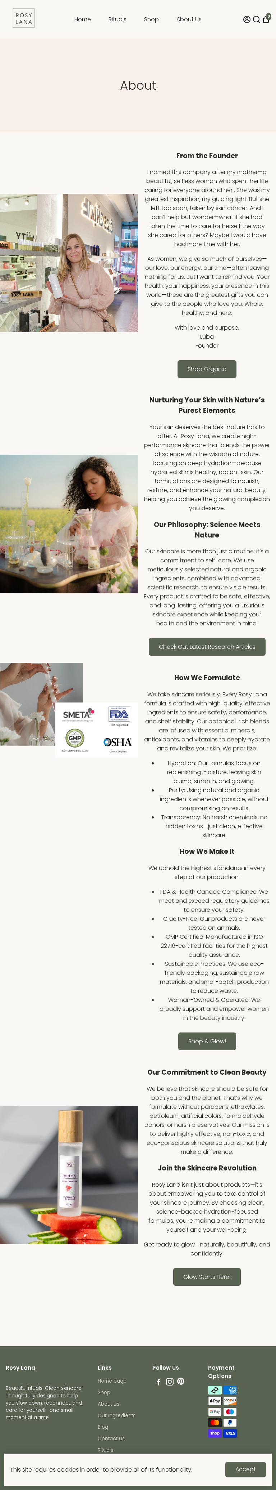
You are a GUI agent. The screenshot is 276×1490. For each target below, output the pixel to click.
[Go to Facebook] (158, 1383)
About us (108, 1404)
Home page (112, 1381)
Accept (245, 1469)
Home (82, 19)
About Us (189, 19)
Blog (103, 1427)
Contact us (111, 1438)
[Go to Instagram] (169, 1383)
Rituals (117, 19)
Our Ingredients (116, 1415)
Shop (151, 19)
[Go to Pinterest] (180, 1383)
